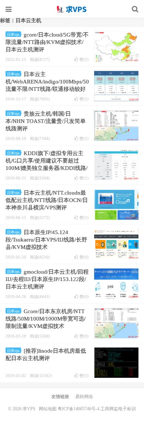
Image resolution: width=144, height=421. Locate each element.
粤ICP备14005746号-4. (79, 408)
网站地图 (47, 408)
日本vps (13, 34)
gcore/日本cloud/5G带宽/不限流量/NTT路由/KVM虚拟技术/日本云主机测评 (47, 42)
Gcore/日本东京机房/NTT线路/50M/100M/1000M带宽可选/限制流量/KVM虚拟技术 (46, 318)
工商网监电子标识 (118, 408)
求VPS (72, 9)
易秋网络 (84, 396)
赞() (84, 60)
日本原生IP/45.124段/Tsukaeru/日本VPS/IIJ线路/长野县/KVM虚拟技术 (46, 239)
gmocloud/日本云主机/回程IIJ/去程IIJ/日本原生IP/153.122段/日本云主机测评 (47, 279)
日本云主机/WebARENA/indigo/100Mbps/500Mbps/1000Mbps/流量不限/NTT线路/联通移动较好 (69, 81)
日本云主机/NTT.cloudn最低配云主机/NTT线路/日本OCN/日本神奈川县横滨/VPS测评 (47, 200)
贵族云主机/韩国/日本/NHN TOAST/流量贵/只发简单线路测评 (46, 121)
